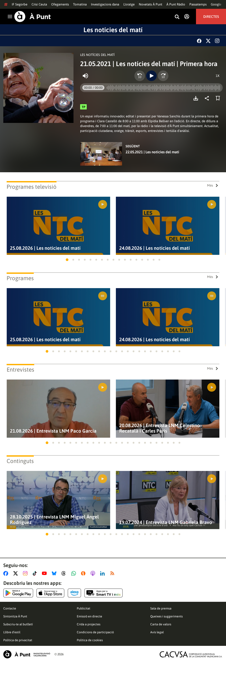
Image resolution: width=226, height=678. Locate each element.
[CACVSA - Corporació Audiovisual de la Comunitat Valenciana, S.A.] (191, 654)
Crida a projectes (88, 624)
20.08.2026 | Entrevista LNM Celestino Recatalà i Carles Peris (159, 428)
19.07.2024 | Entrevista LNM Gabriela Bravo (165, 522)
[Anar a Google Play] (18, 593)
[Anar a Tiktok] (36, 573)
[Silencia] (85, 75)
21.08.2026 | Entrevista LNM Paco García (53, 431)
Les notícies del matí (113, 29)
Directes (211, 17)
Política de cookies (90, 640)
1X (217, 76)
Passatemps (198, 4)
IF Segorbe (19, 4)
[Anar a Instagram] (26, 573)
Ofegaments (60, 4)
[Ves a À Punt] (32, 16)
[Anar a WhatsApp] (74, 573)
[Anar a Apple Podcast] (93, 573)
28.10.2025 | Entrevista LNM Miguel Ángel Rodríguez (54, 519)
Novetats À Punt (150, 4)
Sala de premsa (160, 608)
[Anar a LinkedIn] (103, 573)
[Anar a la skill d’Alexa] (74, 593)
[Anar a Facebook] (6, 573)
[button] (67, 259)
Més (210, 185)
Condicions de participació (95, 632)
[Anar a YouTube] (45, 573)
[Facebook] (199, 41)
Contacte (9, 608)
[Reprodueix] (151, 75)
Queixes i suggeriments (166, 616)
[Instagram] (217, 41)
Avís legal (157, 632)
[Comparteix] (208, 98)
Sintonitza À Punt (15, 616)
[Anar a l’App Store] (50, 593)
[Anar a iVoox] (84, 573)
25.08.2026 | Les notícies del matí (45, 248)
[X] (208, 41)
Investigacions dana (105, 4)
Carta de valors (160, 624)
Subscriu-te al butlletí (18, 624)
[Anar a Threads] (65, 573)
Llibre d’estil (11, 632)
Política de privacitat (17, 640)
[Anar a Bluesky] (55, 573)
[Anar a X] (16, 573)
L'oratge (129, 4)
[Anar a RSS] (113, 573)
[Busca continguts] (177, 17)
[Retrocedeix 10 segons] (139, 75)
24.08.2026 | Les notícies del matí (154, 248)
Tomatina (80, 4)
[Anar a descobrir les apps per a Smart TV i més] (103, 593)
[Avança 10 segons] (163, 75)
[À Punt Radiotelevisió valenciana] (26, 654)
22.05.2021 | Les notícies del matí (152, 152)
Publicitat (83, 608)
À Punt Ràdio (175, 4)
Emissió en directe (89, 616)
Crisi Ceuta (39, 4)
